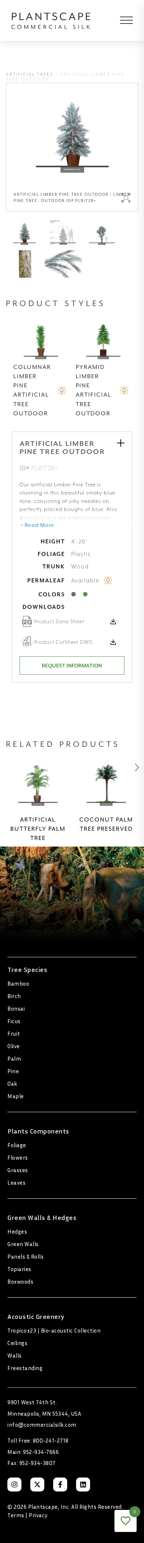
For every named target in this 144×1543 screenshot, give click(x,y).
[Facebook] (60, 1484)
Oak (12, 1083)
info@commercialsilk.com (41, 1424)
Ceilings (17, 1343)
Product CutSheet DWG (63, 642)
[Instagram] (14, 1484)
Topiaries (19, 1269)
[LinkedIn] (83, 1484)
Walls (14, 1355)
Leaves (16, 1182)
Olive (13, 1046)
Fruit (13, 1033)
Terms (15, 1515)
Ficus (14, 1021)
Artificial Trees (30, 74)
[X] (37, 1484)
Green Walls (23, 1244)
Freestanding (24, 1368)
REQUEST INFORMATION (72, 665)
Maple (15, 1096)
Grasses (17, 1170)
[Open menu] (121, 20)
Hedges (17, 1231)
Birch (14, 996)
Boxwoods (20, 1281)
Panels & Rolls (25, 1256)
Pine (13, 1071)
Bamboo (18, 983)
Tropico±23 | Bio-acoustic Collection (53, 1330)
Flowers (17, 1157)
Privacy (38, 1515)
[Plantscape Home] (51, 20)
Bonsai (16, 1008)
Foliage (16, 1145)
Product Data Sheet (59, 621)
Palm (14, 1058)
